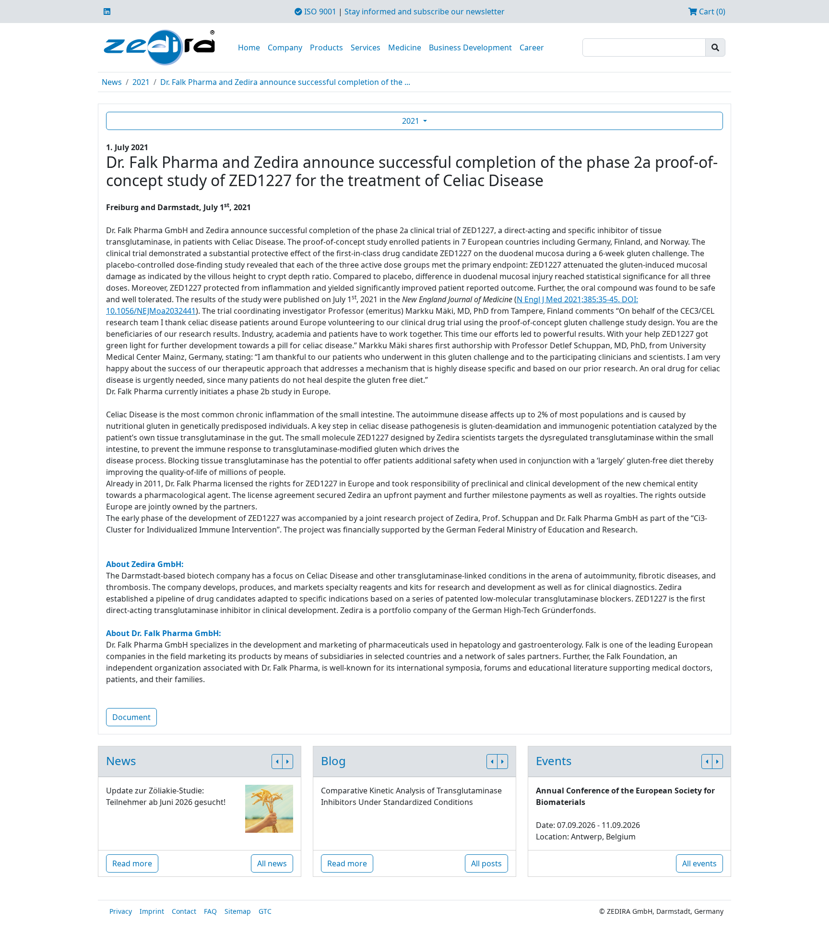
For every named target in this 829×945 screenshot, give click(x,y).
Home (249, 47)
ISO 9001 (319, 11)
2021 (141, 82)
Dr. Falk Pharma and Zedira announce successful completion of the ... (285, 82)
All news (272, 863)
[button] (277, 761)
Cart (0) (711, 11)
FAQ (210, 911)
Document (131, 717)
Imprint (152, 911)
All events (699, 863)
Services (365, 47)
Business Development (470, 47)
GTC (265, 911)
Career (532, 47)
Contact (184, 911)
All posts (486, 863)
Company (285, 47)
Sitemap (238, 911)
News (112, 82)
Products (326, 47)
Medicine (404, 47)
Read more (132, 863)
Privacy (120, 911)
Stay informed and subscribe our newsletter (424, 11)
